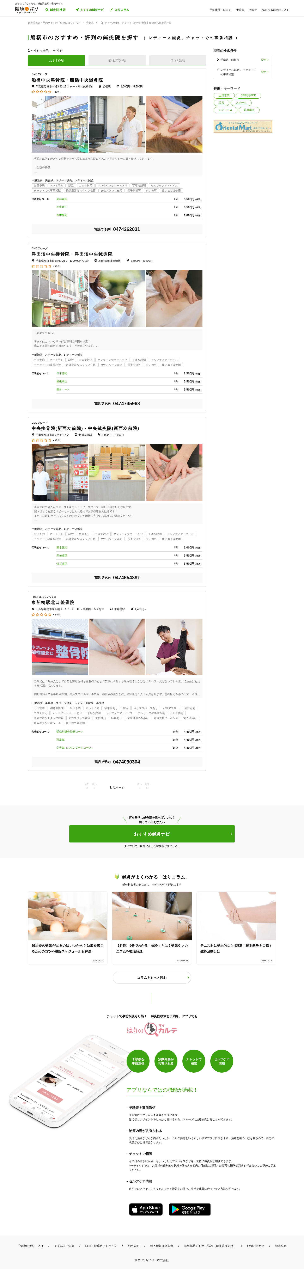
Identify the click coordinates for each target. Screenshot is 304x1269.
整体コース (63, 389)
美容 (221, 102)
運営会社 (281, 1245)
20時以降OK (248, 95)
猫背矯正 (61, 563)
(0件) (57, 92)
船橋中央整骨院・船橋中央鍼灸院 (67, 80)
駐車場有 (249, 109)
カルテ (253, 9)
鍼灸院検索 (58, 9)
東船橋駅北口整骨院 (53, 602)
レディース (225, 109)
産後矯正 (61, 207)
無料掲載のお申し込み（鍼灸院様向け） (210, 1245)
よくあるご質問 (64, 1245)
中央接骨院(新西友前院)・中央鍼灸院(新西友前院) (86, 428)
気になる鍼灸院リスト (275, 9)
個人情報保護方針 (161, 1245)
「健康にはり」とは (30, 1245)
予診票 (240, 9)
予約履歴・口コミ (220, 9)
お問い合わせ (255, 1245)
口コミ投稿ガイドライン (101, 1245)
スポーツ (241, 102)
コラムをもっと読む (152, 977)
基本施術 (61, 215)
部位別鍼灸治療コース (69, 731)
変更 (264, 60)
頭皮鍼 (60, 739)
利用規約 (133, 1245)
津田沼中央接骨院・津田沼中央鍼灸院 (72, 254)
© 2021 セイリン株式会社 (152, 1260)
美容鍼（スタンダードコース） (75, 747)
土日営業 (224, 95)
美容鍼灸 (61, 199)
